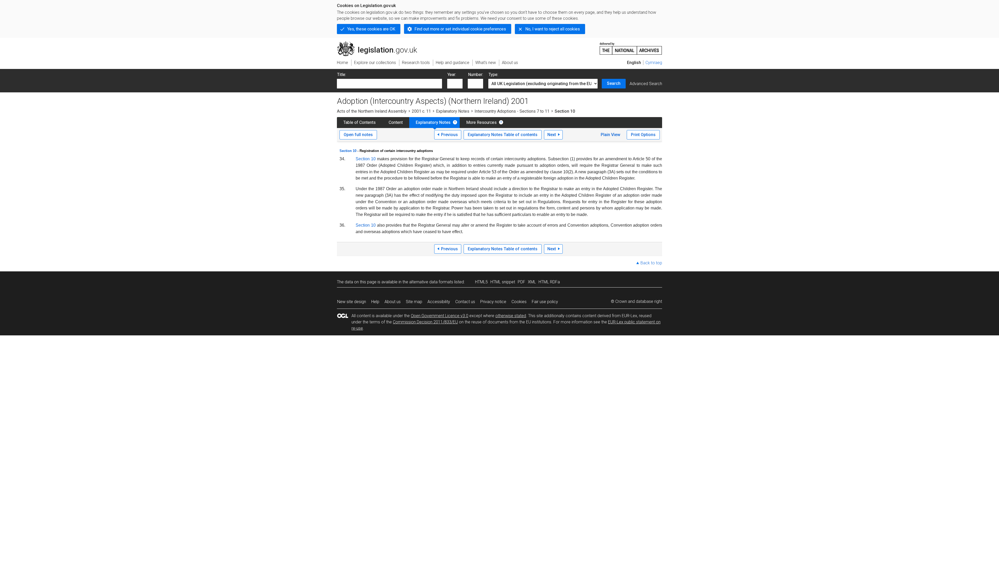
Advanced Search (646, 83)
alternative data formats (431, 281)
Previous (449, 134)
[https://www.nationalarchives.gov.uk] (631, 46)
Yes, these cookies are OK (371, 29)
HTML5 (481, 281)
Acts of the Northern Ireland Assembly (372, 111)
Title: (341, 74)
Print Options (643, 134)
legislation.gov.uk (380, 43)
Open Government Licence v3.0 (439, 315)
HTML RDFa (549, 281)
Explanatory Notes (452, 111)
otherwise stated (510, 315)
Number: (475, 74)
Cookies (519, 301)
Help (375, 301)
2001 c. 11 (421, 111)
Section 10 (348, 151)
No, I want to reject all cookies (552, 29)
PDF (521, 281)
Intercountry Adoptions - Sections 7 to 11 (512, 111)
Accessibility (438, 301)
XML (532, 281)
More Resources (481, 122)
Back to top (651, 262)
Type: (493, 74)
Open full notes (358, 134)
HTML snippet (502, 281)
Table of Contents (359, 122)
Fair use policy (545, 301)
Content (396, 122)
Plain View (610, 134)
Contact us (465, 301)
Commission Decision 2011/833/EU (425, 322)
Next (551, 134)
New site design (351, 301)
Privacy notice (493, 301)
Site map (414, 301)
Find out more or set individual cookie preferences (460, 29)
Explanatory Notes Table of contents (502, 134)
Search (613, 83)
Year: (451, 74)
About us (393, 301)
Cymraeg (653, 62)
